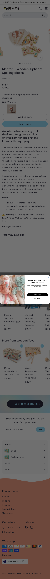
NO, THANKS (37, 298)
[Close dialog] (48, 277)
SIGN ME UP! (37, 294)
